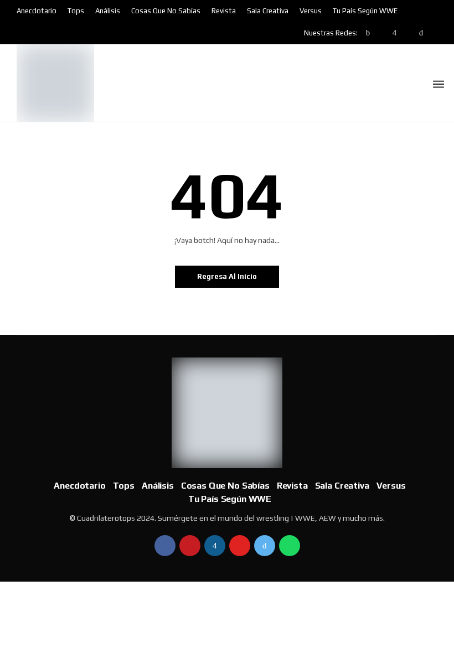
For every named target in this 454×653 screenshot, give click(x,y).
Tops (76, 11)
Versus (311, 11)
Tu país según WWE (365, 11)
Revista (223, 11)
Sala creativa (267, 11)
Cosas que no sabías (165, 11)
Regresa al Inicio (227, 276)
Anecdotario (36, 11)
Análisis (107, 11)
